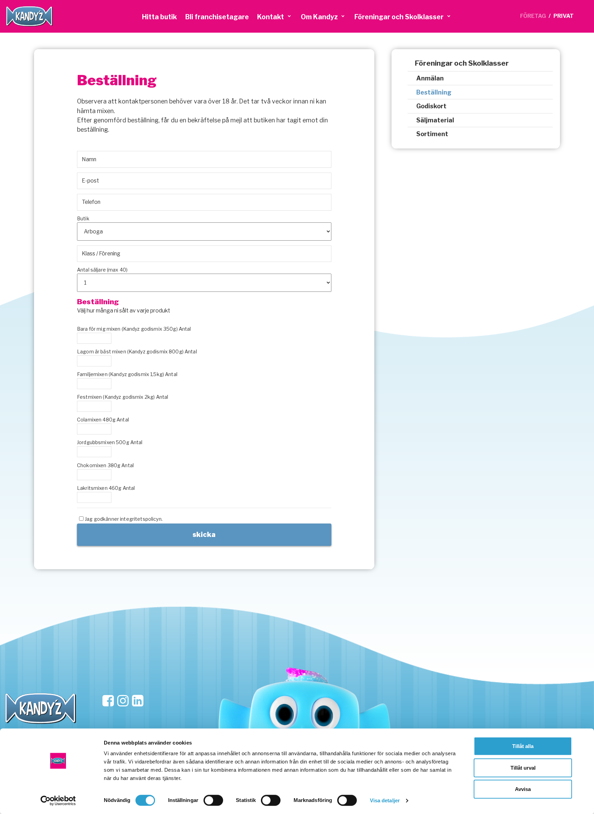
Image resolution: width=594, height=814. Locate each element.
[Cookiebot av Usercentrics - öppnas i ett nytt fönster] (58, 800)
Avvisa (523, 789)
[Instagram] (123, 701)
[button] (274, 16)
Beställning (433, 92)
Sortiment (432, 134)
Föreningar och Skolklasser (462, 63)
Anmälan (430, 78)
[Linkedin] (137, 701)
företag (533, 16)
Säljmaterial (435, 120)
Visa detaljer (385, 800)
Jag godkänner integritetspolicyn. (124, 519)
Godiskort (431, 106)
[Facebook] (108, 701)
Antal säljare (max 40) (102, 270)
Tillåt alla (523, 746)
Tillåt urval (523, 768)
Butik (83, 218)
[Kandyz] (29, 16)
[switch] (213, 800)
